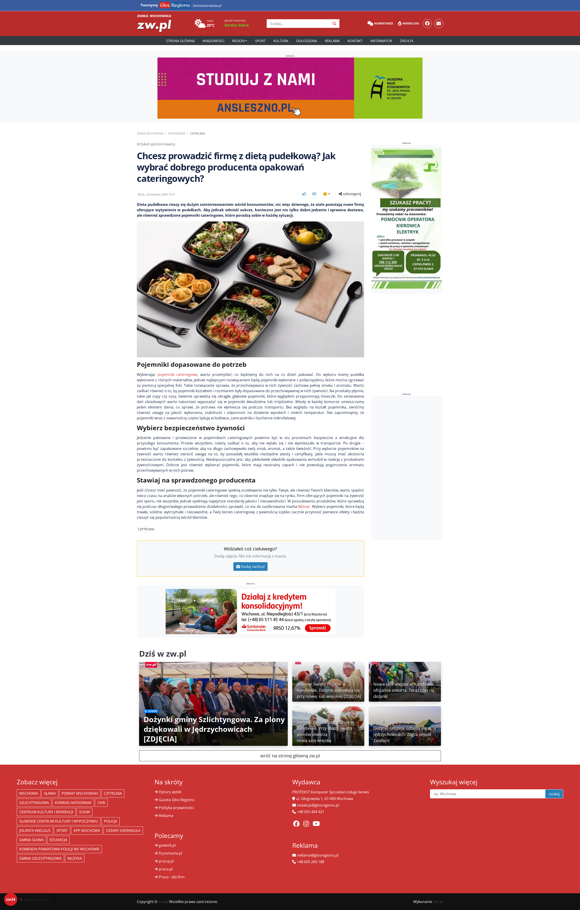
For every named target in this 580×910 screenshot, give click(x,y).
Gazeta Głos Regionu (176, 799)
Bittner (304, 506)
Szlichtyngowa (34, 802)
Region (238, 40)
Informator (381, 40)
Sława (50, 793)
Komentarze (383, 23)
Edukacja (58, 839)
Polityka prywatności (176, 807)
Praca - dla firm (172, 876)
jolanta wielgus (35, 830)
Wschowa (28, 793)
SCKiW (84, 811)
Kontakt (355, 40)
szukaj (554, 793)
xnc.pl (438, 901)
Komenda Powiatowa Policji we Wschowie (59, 849)
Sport (260, 40)
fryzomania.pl (170, 853)
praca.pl (166, 869)
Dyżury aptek (170, 791)
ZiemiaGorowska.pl (207, 5)
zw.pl (162, 901)
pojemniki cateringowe (178, 374)
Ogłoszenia (306, 40)
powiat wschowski (80, 793)
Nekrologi (411, 23)
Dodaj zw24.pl (253, 566)
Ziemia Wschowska (150, 133)
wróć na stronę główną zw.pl (290, 756)
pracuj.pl (166, 861)
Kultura (280, 40)
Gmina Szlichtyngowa (40, 858)
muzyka (75, 858)
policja (110, 821)
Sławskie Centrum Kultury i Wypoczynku (58, 821)
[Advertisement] (407, 468)
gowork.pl (167, 845)
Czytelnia (197, 133)
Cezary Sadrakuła (123, 830)
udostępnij (351, 193)
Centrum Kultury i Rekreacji (46, 811)
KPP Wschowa (87, 830)
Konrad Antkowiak (73, 802)
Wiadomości (213, 40)
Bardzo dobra (237, 25)
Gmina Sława (31, 839)
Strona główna (180, 40)
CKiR (101, 802)
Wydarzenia (177, 133)
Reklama (332, 40)
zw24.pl (407, 40)
